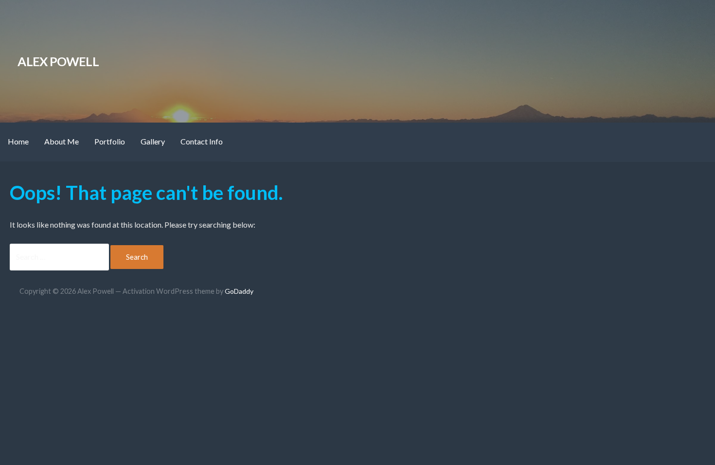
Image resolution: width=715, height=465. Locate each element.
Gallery (153, 141)
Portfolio (109, 141)
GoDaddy (239, 291)
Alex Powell (58, 61)
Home (18, 141)
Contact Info (201, 141)
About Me (61, 141)
